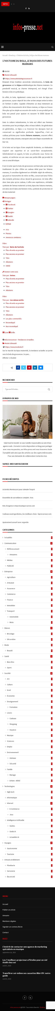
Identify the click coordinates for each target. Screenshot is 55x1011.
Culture (29, 684)
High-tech (29, 792)
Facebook (11, 204)
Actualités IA (31, 837)
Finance (29, 600)
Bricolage (29, 634)
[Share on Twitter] (23, 367)
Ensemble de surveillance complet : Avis (18, 497)
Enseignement (29, 701)
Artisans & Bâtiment (28, 860)
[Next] (14, 4)
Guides (31, 826)
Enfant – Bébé (31, 780)
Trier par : (13, 247)
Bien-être (29, 662)
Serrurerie (29, 871)
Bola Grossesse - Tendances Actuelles (19, 340)
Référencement (29, 549)
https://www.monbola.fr (14, 347)
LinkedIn (10, 220)
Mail (9, 224)
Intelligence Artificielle (29, 820)
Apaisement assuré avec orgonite (16, 522)
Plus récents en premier (15, 250)
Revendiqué (10, 322)
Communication (28, 543)
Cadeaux (31, 718)
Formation (31, 707)
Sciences (29, 741)
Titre (7, 258)
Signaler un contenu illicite (13, 927)
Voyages (28, 843)
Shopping (31, 724)
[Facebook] (25, 8)
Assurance (29, 588)
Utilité (8, 266)
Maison (28, 628)
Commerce (29, 594)
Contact (6, 932)
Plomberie (29, 865)
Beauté (29, 650)
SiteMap (42, 1007)
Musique (29, 735)
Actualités (28, 537)
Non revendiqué (12, 326)
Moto (31, 622)
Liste (6, 332)
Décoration (29, 639)
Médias (29, 560)
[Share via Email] (40, 367)
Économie (29, 696)
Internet (29, 803)
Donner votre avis (11, 272)
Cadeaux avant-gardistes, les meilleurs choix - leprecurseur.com (27, 514)
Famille (29, 769)
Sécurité (31, 763)
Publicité (29, 566)
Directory (12, 55)
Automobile (31, 617)
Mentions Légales (9, 921)
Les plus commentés (14, 319)
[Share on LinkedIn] (35, 367)
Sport (29, 667)
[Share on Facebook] (18, 367)
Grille (12, 332)
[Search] (52, 47)
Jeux (31, 814)
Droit (29, 690)
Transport (29, 611)
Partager (7, 201)
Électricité (29, 877)
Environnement (29, 752)
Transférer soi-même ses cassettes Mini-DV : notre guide (26, 974)
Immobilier (29, 605)
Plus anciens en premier (15, 254)
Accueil (5, 55)
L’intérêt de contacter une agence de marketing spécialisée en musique (25, 948)
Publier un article (9, 910)
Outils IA (31, 831)
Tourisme (29, 854)
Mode (28, 645)
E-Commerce (31, 809)
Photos (8, 233)
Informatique (29, 797)
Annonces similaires (13, 237)
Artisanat (29, 583)
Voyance (31, 730)
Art (29, 679)
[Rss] (29, 8)
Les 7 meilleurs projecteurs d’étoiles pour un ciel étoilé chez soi (25, 961)
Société (28, 673)
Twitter (10, 208)
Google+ (10, 212)
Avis (7, 229)
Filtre (5, 243)
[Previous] (11, 4)
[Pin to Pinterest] (29, 367)
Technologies (28, 786)
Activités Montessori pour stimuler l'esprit (19, 489)
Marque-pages (9, 198)
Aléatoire (9, 262)
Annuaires (31, 554)
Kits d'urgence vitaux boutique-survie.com (19, 506)
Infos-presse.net (15, 1007)
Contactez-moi (41, 456)
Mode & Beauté (10, 75)
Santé (28, 656)
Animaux (31, 758)
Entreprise (28, 571)
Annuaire (6, 915)
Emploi (29, 746)
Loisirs (29, 713)
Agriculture (29, 577)
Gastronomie (29, 848)
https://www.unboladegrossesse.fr (18, 78)
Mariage (31, 775)
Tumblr (10, 216)
